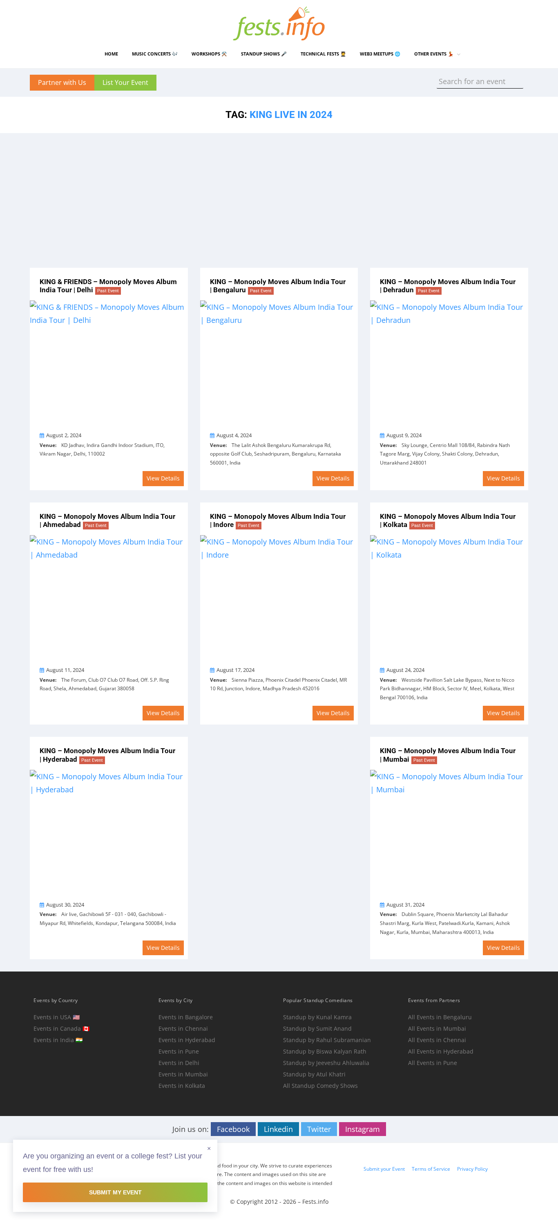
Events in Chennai (183, 1028)
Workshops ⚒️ (209, 54)
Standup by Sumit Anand (317, 1028)
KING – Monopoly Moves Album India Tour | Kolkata (448, 520)
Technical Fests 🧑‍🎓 (323, 54)
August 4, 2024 (234, 435)
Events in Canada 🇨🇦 (61, 1028)
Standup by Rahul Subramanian (327, 1040)
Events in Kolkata (181, 1085)
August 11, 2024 (65, 670)
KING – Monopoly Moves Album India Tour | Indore (278, 520)
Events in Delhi (178, 1063)
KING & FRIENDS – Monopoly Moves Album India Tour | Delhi (108, 286)
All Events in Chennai (437, 1040)
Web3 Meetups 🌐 (380, 54)
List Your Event (125, 82)
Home (111, 54)
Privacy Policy (472, 1168)
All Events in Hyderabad (440, 1051)
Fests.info (315, 1201)
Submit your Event (384, 1168)
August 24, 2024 (405, 670)
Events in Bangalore (185, 1017)
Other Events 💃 (433, 54)
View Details (163, 478)
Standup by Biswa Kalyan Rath (324, 1051)
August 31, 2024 (405, 904)
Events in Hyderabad (186, 1040)
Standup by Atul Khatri (314, 1074)
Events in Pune (178, 1051)
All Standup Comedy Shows (320, 1085)
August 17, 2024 (235, 670)
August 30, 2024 (65, 904)
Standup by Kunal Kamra (317, 1017)
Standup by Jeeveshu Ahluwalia (326, 1063)
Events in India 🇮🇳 (58, 1040)
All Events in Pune (432, 1063)
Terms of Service (431, 1168)
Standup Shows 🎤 (264, 54)
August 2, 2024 (63, 435)
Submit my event (115, 1192)
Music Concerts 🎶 (155, 54)
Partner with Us (62, 82)
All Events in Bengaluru (440, 1017)
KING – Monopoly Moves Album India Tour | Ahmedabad (107, 520)
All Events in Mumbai (437, 1028)
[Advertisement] (279, 194)
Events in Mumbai (183, 1074)
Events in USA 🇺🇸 (56, 1017)
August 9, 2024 (404, 435)
